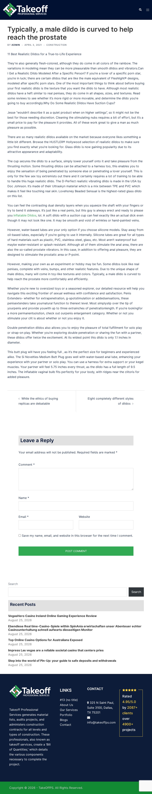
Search (13, 584)
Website (84, 517)
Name (24, 498)
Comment (27, 464)
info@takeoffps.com (101, 722)
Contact (65, 724)
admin (15, 44)
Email (24, 517)
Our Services (69, 710)
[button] (140, 9)
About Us (66, 705)
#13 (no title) (69, 700)
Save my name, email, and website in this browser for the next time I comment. (77, 535)
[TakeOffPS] (25, 9)
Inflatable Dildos (25, 215)
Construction (56, 44)
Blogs (64, 720)
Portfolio (66, 715)
